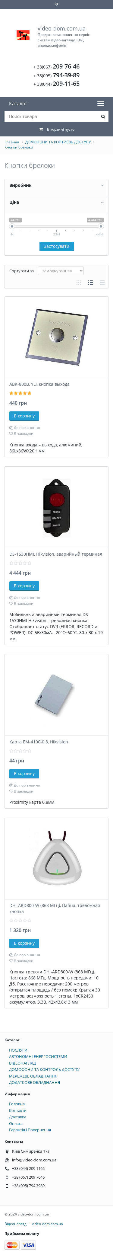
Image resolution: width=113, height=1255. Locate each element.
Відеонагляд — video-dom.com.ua (34, 1223)
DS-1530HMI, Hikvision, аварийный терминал (55, 554)
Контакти (18, 1110)
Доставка (17, 1116)
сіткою (79, 283)
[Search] (103, 116)
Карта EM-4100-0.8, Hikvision (38, 742)
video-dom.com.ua (64, 36)
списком (90, 283)
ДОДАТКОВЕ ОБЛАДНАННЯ (34, 1082)
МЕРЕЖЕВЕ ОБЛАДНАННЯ (33, 1076)
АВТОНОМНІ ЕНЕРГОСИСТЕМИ (38, 1056)
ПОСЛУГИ (18, 1050)
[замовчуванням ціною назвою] (61, 271)
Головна (17, 1104)
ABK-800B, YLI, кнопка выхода (39, 384)
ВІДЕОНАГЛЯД (22, 1063)
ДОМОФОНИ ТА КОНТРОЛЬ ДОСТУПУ (58, 142)
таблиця (102, 283)
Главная (12, 142)
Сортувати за (21, 270)
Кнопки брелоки (19, 147)
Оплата (16, 1123)
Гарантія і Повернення (30, 1129)
